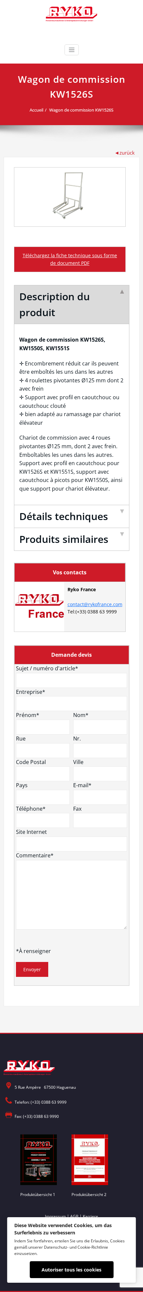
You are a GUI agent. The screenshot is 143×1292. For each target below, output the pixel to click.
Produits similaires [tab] (63, 539)
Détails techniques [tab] (63, 516)
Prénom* (27, 715)
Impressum (55, 1216)
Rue (21, 738)
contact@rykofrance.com (95, 604)
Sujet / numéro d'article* (47, 668)
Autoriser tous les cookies (71, 1270)
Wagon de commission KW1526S (81, 110)
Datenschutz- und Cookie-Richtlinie (76, 1247)
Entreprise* (30, 691)
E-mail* (82, 785)
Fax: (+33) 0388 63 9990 (37, 1116)
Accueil (36, 110)
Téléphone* (31, 808)
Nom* (80, 715)
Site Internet (31, 832)
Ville (78, 762)
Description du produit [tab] (54, 304)
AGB (74, 1216)
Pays (22, 785)
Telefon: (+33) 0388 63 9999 (41, 1102)
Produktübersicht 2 (89, 1194)
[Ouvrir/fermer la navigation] (72, 49)
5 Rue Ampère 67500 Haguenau (45, 1087)
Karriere (90, 1216)
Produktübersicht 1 (37, 1194)
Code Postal (31, 762)
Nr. (77, 738)
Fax (77, 808)
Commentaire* (35, 855)
